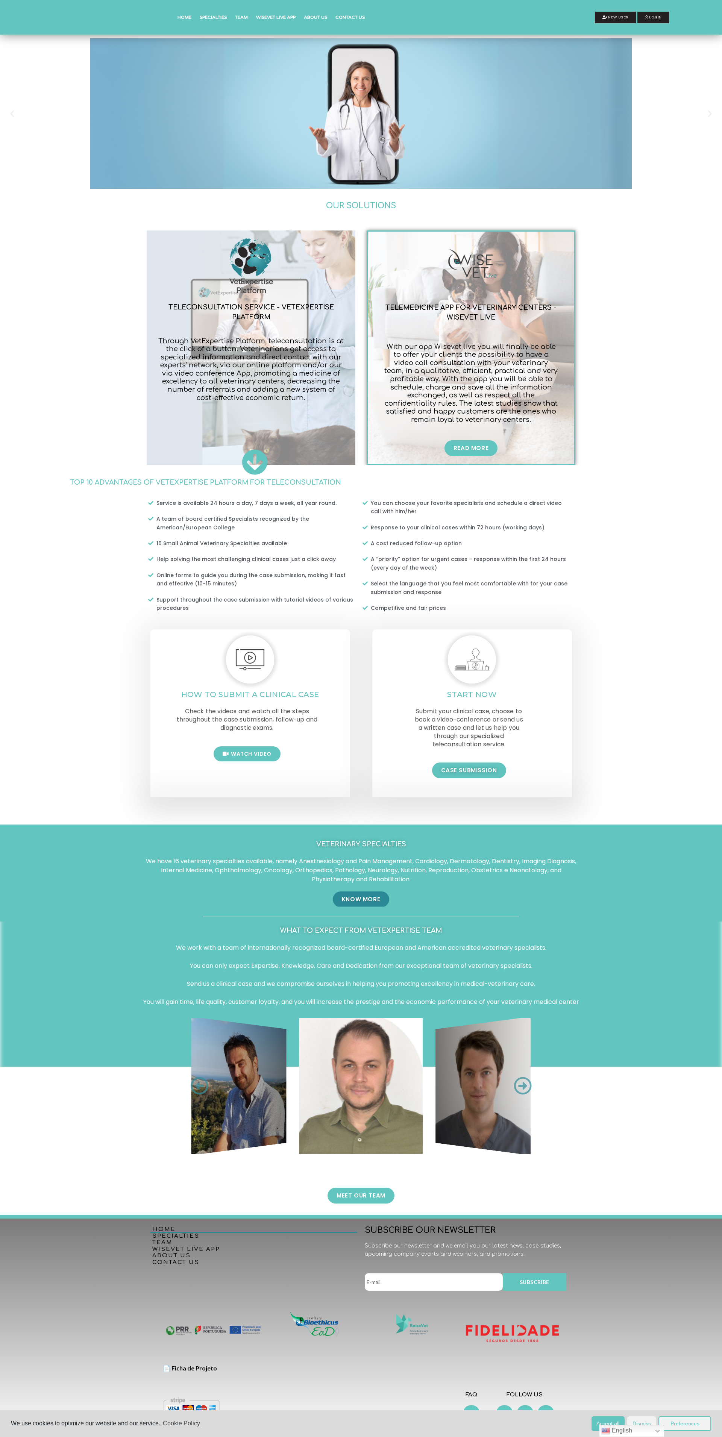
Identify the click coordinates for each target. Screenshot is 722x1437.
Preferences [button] (684, 1423)
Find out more (158, 136)
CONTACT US (350, 17)
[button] (615, 17)
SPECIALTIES (213, 17)
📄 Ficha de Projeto (190, 1368)
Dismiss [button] (642, 1423)
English (621, 1430)
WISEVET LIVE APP (276, 17)
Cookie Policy (181, 1423)
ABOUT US (315, 17)
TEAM (241, 17)
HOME (184, 17)
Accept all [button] (607, 1423)
